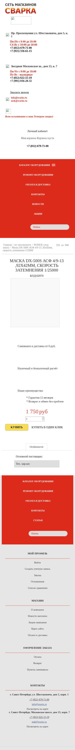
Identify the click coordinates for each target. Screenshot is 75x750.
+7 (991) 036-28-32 (21, 80)
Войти (37, 562)
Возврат (37, 663)
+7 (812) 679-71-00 (39, 699)
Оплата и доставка (37, 184)
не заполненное (22, 245)
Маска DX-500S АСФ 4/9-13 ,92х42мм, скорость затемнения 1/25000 (28, 249)
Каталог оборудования (38, 481)
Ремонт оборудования (38, 175)
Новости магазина (37, 616)
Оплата (37, 657)
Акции (38, 214)
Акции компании (37, 622)
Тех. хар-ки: (23, 463)
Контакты (38, 194)
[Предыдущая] (53, 245)
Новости (38, 204)
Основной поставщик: (29, 456)
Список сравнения (37, 588)
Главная (7, 245)
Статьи (38, 520)
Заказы (37, 575)
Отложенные (37, 581)
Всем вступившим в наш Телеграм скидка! (29, 116)
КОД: (33, 275)
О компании (37, 609)
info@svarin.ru (19, 97)
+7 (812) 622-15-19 (39, 717)
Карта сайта (37, 628)
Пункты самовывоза (37, 669)
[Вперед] (71, 245)
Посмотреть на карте (37, 709)
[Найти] (65, 227)
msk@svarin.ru (19, 101)
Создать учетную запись (37, 569)
